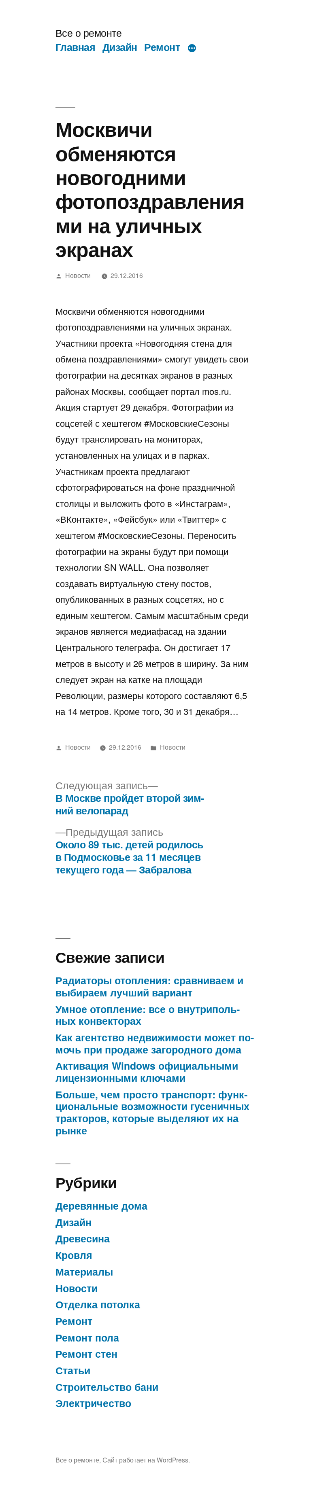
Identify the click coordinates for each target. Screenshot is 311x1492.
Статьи (72, 1370)
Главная (75, 47)
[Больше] (192, 48)
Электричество (93, 1403)
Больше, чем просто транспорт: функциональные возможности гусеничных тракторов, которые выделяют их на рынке (152, 1112)
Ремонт (162, 47)
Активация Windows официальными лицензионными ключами (146, 1071)
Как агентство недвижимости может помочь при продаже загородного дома (154, 1043)
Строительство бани (106, 1387)
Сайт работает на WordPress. (146, 1459)
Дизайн (119, 47)
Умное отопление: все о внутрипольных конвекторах (147, 1015)
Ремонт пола (87, 1337)
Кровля (73, 1255)
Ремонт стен (86, 1353)
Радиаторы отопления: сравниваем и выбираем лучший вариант (149, 986)
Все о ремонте (88, 32)
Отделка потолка (97, 1304)
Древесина (82, 1238)
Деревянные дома (101, 1205)
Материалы (84, 1271)
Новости (78, 275)
